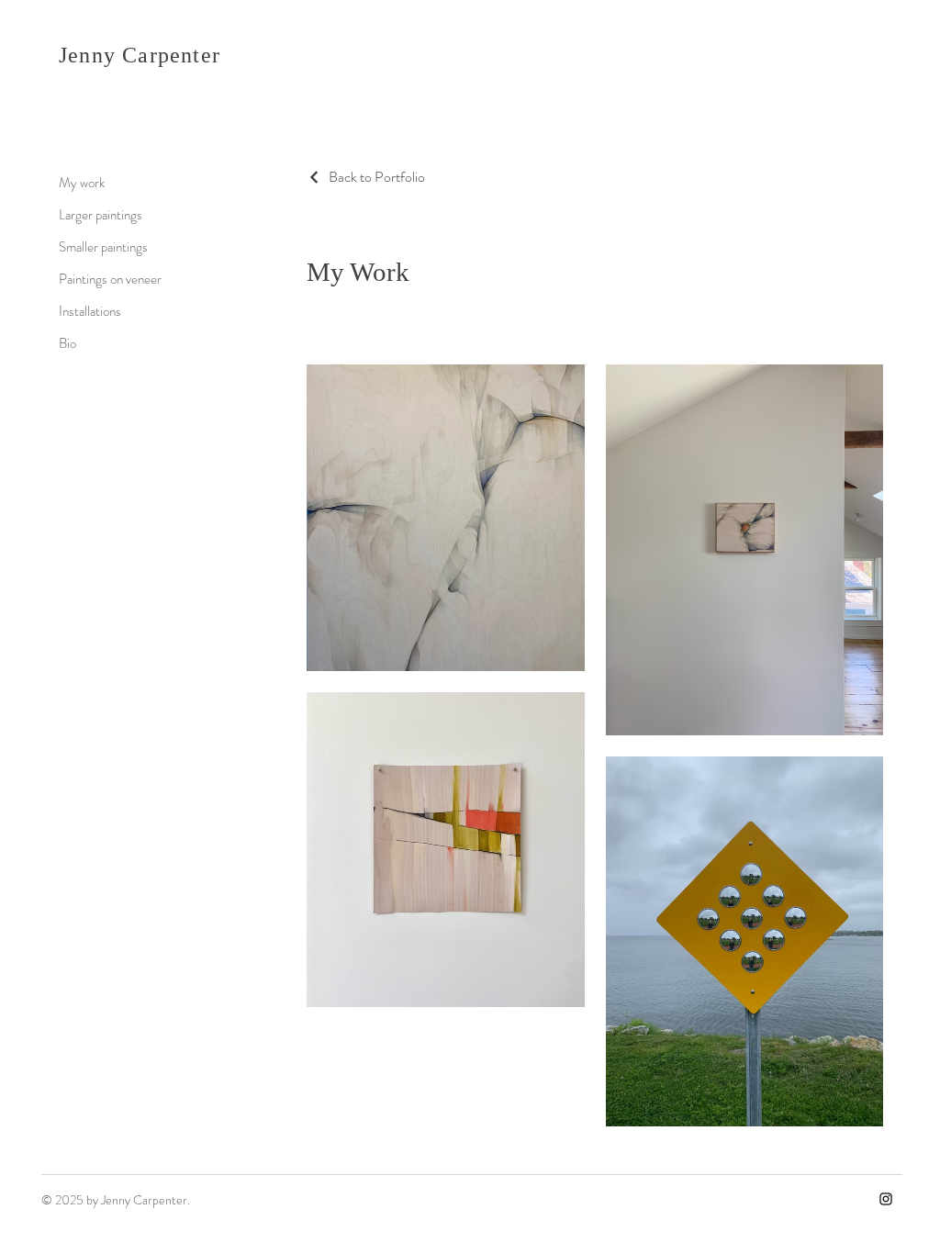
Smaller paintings (103, 247)
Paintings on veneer (110, 279)
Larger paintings (100, 215)
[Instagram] (886, 1199)
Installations (90, 311)
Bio (67, 343)
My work (82, 183)
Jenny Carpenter (139, 55)
